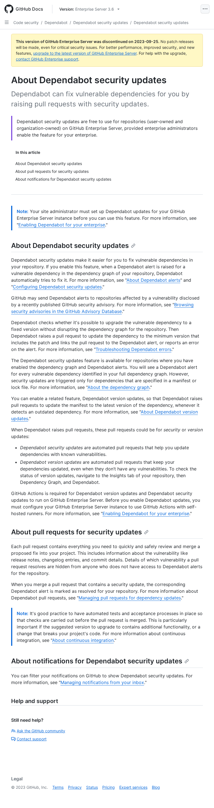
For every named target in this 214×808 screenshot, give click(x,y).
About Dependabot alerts (153, 280)
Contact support (32, 739)
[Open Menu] (205, 8)
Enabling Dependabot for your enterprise (61, 225)
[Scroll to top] (201, 795)
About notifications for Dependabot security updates (96, 661)
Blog (156, 787)
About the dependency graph (118, 387)
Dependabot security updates (100, 22)
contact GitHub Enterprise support (47, 59)
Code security (26, 22)
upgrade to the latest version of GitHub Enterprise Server (85, 53)
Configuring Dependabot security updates (57, 287)
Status (92, 787)
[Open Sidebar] (6, 22)
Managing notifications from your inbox (102, 682)
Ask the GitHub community (41, 730)
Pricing (108, 787)
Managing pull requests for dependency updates (130, 598)
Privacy (75, 787)
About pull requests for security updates (76, 532)
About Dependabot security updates (70, 246)
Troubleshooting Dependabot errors (133, 349)
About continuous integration (83, 640)
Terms (58, 787)
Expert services (133, 787)
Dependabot (56, 22)
